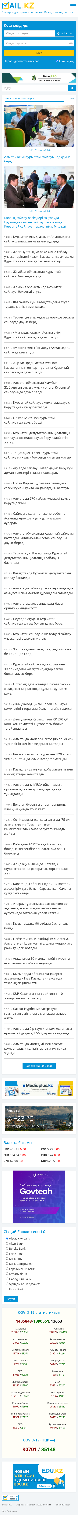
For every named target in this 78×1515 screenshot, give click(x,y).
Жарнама (21, 1504)
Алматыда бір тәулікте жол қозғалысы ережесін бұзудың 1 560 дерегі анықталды (38, 1030)
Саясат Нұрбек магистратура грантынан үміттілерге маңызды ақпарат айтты (36, 1013)
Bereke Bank (17, 1248)
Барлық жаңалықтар (39, 1066)
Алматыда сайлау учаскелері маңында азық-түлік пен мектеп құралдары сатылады (38, 590)
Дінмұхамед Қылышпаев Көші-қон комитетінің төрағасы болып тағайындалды (38, 706)
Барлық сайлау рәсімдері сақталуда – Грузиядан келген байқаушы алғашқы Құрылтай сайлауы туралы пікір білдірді (35, 222)
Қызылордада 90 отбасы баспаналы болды (36, 925)
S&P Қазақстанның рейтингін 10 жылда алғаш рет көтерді (33, 995)
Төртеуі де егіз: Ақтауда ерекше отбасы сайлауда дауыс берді (39, 319)
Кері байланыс (9, 1511)
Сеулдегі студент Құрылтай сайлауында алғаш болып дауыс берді (33, 621)
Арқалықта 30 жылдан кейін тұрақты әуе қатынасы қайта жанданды (37, 960)
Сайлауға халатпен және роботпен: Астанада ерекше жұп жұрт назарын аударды (36, 518)
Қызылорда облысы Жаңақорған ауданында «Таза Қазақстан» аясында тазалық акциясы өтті (33, 978)
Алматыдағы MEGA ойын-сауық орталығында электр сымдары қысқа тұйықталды (33, 789)
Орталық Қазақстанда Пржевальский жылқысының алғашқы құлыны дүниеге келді (37, 689)
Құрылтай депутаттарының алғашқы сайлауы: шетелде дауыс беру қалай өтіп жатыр (37, 437)
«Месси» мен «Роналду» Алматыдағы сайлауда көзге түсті (37, 349)
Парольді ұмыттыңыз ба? (21, 61)
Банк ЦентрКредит (22, 1263)
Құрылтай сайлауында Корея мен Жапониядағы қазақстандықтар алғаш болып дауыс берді (34, 669)
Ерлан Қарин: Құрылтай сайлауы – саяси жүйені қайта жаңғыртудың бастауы (36, 485)
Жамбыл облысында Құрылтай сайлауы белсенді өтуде (32, 273)
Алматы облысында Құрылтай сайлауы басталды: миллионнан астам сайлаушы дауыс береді (39, 538)
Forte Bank (16, 1254)
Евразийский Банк (22, 1269)
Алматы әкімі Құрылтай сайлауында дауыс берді (37, 159)
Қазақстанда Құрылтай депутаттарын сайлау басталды (37, 575)
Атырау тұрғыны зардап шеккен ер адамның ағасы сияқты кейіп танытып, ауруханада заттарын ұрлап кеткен (36, 908)
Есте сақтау (66, 61)
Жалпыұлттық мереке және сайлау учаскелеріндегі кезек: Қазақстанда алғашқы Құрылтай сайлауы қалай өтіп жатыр (39, 256)
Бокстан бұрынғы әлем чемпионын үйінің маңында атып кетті (36, 806)
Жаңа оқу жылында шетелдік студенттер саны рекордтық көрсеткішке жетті (36, 868)
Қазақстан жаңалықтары (19, 98)
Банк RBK (15, 1259)
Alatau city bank (19, 1238)
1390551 (41, 1321)
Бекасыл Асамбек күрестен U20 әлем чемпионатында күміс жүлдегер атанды (37, 756)
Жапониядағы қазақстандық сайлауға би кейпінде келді (37, 651)
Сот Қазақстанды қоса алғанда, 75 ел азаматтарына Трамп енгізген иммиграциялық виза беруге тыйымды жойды (37, 826)
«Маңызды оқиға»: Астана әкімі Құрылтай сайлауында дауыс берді (32, 334)
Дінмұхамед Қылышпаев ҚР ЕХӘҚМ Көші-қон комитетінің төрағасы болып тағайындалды (36, 724)
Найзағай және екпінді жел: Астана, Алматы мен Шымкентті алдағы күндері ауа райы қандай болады (38, 943)
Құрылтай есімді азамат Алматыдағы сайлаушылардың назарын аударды (37, 238)
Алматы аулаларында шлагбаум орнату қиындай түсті (33, 605)
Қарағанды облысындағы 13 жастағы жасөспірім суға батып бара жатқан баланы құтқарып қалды (37, 888)
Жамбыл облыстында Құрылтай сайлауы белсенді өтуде (33, 289)
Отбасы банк (18, 1274)
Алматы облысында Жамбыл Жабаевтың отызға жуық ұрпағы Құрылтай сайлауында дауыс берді (37, 387)
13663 (56, 1321)
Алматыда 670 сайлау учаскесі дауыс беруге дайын (37, 500)
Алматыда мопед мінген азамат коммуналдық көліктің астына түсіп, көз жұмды (35, 1048)
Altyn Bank (16, 1243)
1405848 (24, 1321)
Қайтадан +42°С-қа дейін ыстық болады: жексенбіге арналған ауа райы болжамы (34, 849)
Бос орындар (63, 1504)
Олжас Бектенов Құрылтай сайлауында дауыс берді (29, 420)
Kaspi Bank (16, 1289)
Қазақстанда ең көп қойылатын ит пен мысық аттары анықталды (38, 771)
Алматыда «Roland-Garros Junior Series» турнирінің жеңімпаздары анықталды (38, 741)
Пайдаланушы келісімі (39, 1504)
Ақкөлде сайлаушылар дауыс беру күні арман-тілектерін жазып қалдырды (38, 470)
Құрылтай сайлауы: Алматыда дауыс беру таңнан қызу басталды (37, 404)
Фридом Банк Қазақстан (25, 1284)
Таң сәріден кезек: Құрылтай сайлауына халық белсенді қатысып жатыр (37, 454)
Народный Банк (20, 1279)
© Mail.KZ (7, 1504)
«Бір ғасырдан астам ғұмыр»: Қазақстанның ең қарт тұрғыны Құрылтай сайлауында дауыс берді (36, 367)
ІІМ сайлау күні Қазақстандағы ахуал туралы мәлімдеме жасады (36, 304)
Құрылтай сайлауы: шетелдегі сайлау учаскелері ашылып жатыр (37, 636)
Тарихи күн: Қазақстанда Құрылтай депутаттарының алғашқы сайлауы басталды (35, 558)
